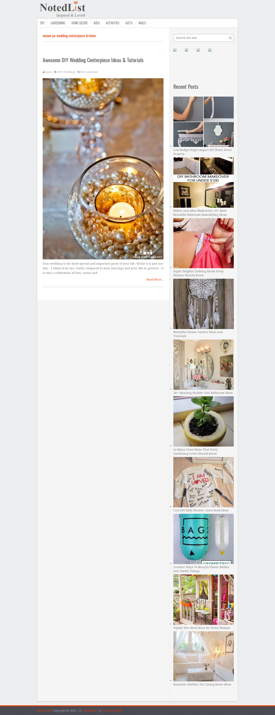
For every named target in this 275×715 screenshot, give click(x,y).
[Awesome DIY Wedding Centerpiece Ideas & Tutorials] (103, 169)
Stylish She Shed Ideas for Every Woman (201, 627)
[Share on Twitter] (201, 53)
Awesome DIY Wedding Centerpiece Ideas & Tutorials (93, 60)
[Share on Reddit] (213, 53)
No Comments (89, 71)
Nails (142, 23)
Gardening (58, 23)
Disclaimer (90, 710)
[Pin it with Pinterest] (178, 53)
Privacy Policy (113, 710)
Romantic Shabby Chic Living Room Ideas (202, 684)
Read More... (155, 279)
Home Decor (79, 23)
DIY (42, 23)
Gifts (128, 23)
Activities (112, 23)
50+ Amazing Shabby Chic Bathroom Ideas (203, 392)
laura (48, 71)
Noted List (44, 710)
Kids (97, 23)
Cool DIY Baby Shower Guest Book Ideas (201, 510)
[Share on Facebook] (190, 53)
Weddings (69, 71)
